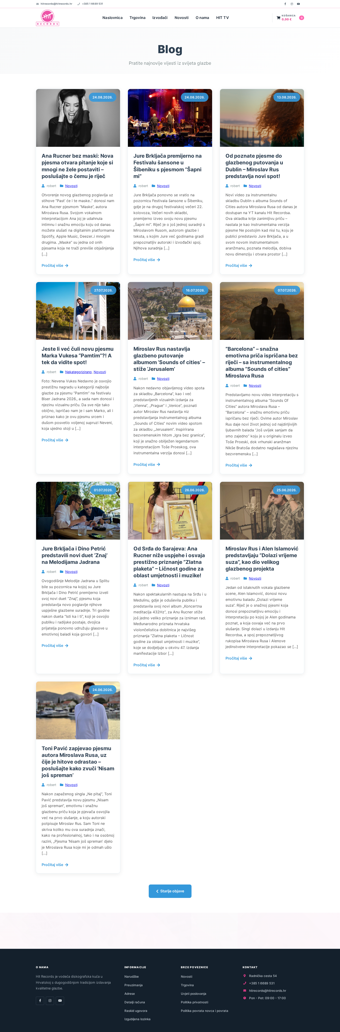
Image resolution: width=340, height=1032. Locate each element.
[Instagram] (292, 4)
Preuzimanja (133, 985)
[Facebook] (285, 4)
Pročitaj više (52, 265)
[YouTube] (298, 4)
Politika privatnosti (194, 1002)
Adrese (129, 993)
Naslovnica (112, 17)
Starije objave (172, 891)
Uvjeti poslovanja (193, 993)
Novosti (182, 17)
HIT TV (222, 17)
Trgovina (137, 17)
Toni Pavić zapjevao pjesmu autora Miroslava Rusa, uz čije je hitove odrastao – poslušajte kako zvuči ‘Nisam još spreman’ (78, 761)
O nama (202, 17)
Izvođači (159, 17)
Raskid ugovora (135, 1011)
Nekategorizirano (78, 372)
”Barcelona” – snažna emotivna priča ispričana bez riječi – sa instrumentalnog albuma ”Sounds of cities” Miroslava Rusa (262, 362)
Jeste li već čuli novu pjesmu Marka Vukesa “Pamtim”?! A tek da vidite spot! (78, 355)
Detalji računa (134, 1002)
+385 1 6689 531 (92, 3)
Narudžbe (131, 976)
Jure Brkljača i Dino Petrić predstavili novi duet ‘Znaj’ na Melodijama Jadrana (75, 555)
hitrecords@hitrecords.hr (56, 3)
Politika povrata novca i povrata (204, 1011)
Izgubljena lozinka (137, 1019)
